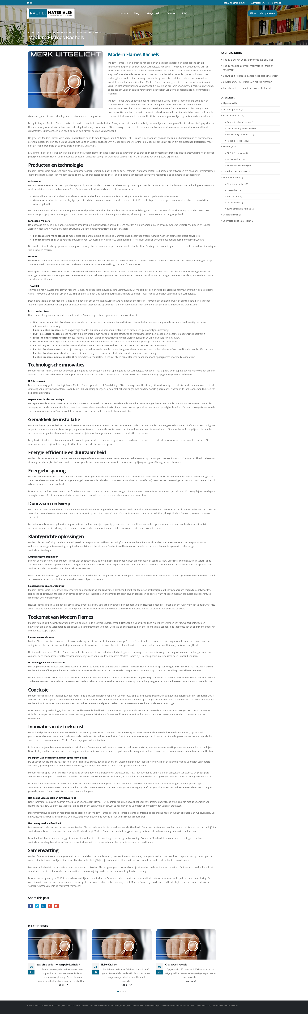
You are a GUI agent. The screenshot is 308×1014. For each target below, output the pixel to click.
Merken (227, 146)
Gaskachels (233, 190)
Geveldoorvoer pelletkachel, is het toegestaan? (247, 81)
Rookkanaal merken (237, 165)
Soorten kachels (231, 177)
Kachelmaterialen (231, 115)
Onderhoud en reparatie (235, 171)
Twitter (37, 906)
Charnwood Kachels (112, 964)
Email (56, 906)
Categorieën (153, 13)
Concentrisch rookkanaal (239, 122)
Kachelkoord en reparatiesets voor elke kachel (247, 88)
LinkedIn (43, 906)
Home (124, 13)
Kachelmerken (234, 159)
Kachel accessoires (236, 140)
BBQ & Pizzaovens (236, 153)
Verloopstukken (231, 214)
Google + (50, 906)
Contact (276, 2)
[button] (118, 991)
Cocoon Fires (172, 964)
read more (61, 985)
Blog (30, 2)
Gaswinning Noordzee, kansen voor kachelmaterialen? (251, 75)
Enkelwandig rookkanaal (239, 134)
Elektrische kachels (236, 184)
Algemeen (228, 103)
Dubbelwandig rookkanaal (240, 128)
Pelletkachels (233, 202)
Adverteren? (258, 2)
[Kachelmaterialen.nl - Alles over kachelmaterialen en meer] (51, 13)
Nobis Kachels (44, 964)
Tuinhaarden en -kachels (239, 208)
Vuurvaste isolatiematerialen (237, 220)
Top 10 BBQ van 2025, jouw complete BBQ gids (248, 59)
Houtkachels (233, 196)
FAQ (185, 13)
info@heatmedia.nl (234, 2)
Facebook (30, 906)
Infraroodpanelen (231, 109)
